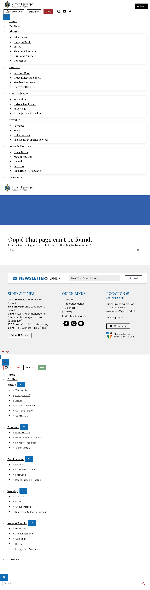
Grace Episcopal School (27, 77)
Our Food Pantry (23, 55)
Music (17, 130)
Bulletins (34, 11)
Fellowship (20, 108)
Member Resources (25, 82)
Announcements (23, 156)
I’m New (14, 26)
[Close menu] (0, 357)
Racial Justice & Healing (28, 113)
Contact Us (20, 60)
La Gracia (15, 177)
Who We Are (20, 37)
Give (48, 11)
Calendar (19, 161)
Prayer (68, 312)
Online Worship (22, 135)
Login (7, 351)
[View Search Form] (6, 17)
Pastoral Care (22, 73)
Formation (20, 99)
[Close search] (4, 577)
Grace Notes (21, 152)
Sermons (19, 125)
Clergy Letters (22, 86)
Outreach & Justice (25, 104)
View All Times (19, 335)
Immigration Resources (27, 170)
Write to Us (120, 326)
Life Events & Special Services (31, 139)
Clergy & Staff (22, 42)
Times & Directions (25, 51)
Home (13, 21)
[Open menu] (141, 6)
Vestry (17, 46)
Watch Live (15, 11)
